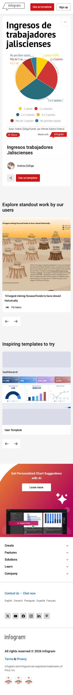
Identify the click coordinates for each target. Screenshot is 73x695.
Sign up (63, 7)
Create (9, 545)
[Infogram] (13, 7)
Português (29, 600)
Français (51, 600)
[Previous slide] (7, 321)
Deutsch (18, 600)
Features (11, 552)
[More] (65, 22)
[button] (26, 109)
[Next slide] (15, 321)
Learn (9, 566)
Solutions (11, 559)
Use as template (42, 6)
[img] (42, 67)
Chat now (29, 593)
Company (11, 573)
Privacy (22, 659)
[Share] (10, 178)
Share (14, 134)
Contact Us (12, 593)
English (8, 600)
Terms (9, 659)
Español (41, 600)
